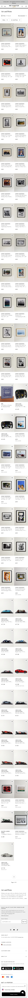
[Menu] (1, 6)
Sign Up (24, 921)
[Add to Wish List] (12, 25)
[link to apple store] (6, 968)
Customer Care (20, 937)
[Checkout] (25, 6)
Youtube (14, 929)
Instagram (10, 929)
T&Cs (5, 913)
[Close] (25, 986)
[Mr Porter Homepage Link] (14, 6)
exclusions (10, 913)
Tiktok (17, 929)
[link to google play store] (18, 968)
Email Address (4, 918)
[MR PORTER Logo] (7, 982)
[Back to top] (14, 877)
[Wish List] (5, 6)
